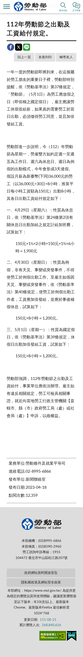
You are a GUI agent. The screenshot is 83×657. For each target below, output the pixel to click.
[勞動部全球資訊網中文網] (30, 6)
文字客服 (76, 11)
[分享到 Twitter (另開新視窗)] (18, 47)
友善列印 (45, 57)
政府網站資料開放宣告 (41, 573)
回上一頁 (24, 57)
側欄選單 (6, 6)
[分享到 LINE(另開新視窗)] (26, 47)
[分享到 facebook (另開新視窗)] (10, 47)
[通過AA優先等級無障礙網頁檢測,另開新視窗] (52, 636)
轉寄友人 (66, 57)
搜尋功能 (63, 11)
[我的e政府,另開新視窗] (71, 637)
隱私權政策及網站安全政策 (41, 582)
